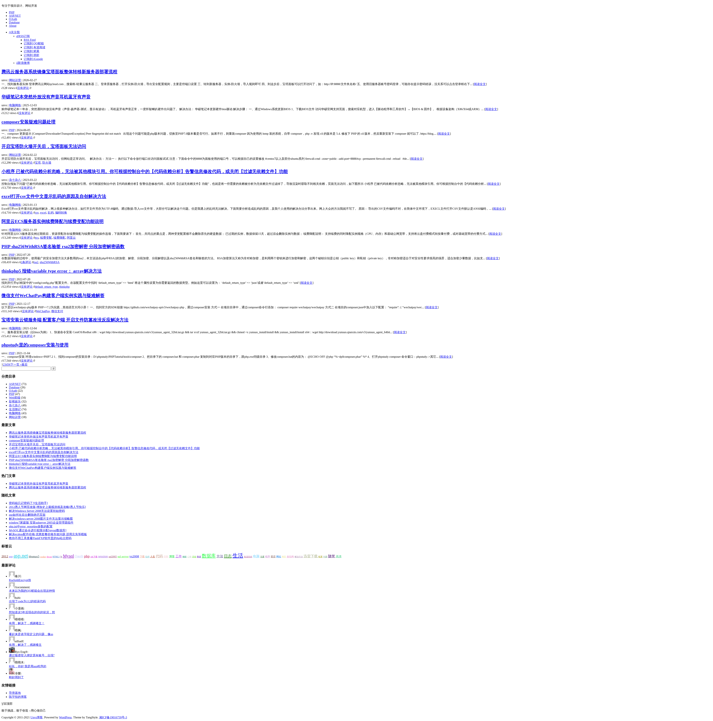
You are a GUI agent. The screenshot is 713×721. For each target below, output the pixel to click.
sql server (123, 556)
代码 (159, 556)
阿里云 (71, 237)
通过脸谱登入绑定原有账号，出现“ (32, 655)
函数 (166, 556)
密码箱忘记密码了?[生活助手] (28, 503)
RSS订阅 (23, 36)
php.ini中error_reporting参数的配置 (31, 526)
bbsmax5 (34, 556)
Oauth (79, 556)
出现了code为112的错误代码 (27, 601)
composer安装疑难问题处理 (28, 121)
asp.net (21, 555)
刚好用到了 (16, 677)
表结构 (290, 556)
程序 (267, 556)
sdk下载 (93, 557)
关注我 (14, 32)
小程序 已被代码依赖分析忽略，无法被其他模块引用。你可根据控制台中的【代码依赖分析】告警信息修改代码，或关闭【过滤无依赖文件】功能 (144, 171)
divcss (49, 557)
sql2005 (113, 556)
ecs (37, 237)
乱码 (51, 212)
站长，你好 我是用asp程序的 (27, 666)
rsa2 (35, 262)
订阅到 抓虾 (31, 55)
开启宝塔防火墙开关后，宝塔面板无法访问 (43, 146)
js (61, 556)
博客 (172, 556)
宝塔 (38, 162)
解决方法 (299, 557)
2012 (4, 556)
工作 (178, 556)
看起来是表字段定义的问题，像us (31, 634)
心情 (189, 557)
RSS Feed (30, 39)
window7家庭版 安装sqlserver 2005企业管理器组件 (41, 522)
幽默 (185, 557)
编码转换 (61, 212)
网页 (284, 557)
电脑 (256, 556)
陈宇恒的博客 (18, 696)
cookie (43, 557)
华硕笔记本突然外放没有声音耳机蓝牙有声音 (46, 96)
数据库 (209, 555)
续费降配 (59, 237)
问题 (325, 557)
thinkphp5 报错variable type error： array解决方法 (51, 271)
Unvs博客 (36, 717)
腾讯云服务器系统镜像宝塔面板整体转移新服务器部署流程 (59, 71)
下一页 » (16, 364)
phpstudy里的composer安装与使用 (35, 344)
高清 (338, 556)
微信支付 (57, 311)
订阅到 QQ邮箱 (34, 43)
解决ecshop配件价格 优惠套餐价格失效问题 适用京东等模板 (48, 534)
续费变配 (46, 237)
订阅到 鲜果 (31, 51)
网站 (278, 556)
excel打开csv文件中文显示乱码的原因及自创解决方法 (53, 196)
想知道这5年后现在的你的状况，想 (32, 612)
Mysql (68, 556)
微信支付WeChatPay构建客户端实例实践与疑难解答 (53, 295)
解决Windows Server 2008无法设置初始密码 (37, 510)
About (12, 25)
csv (37, 212)
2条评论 (26, 262)
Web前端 (14, 397)
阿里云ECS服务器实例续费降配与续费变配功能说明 (52, 221)
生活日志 (248, 557)
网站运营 (15, 80)
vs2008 (134, 556)
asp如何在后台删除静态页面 (27, 514)
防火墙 (46, 162)
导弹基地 (15, 692)
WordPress (65, 717)
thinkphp (64, 286)
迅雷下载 (311, 556)
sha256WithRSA (50, 262)
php (87, 556)
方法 (219, 556)
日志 (228, 556)
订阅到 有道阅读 (34, 47)
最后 (24, 364)
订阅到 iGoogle (33, 59)
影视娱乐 (15, 401)
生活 (237, 555)
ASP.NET (15, 15)
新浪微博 (23, 62)
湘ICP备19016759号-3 (113, 717)
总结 (194, 557)
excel (43, 212)
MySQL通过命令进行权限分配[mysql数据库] (37, 530)
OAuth (13, 19)
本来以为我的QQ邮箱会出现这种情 (32, 590)
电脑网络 (15, 105)
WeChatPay (43, 311)
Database (14, 22)
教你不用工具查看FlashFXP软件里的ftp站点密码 (40, 538)
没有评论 (23, 88)
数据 (199, 557)
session (103, 556)
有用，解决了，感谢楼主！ (27, 623)
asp (11, 556)
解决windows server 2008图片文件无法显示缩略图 (41, 518)
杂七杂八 (15, 179)
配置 (320, 557)
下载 (142, 556)
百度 (262, 557)
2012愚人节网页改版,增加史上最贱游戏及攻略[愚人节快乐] (47, 507)
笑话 (273, 556)
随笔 (331, 556)
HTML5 (56, 557)
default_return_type (46, 286)
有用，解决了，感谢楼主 (25, 644)
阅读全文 (480, 84)
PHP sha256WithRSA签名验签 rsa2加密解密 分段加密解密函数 (63, 246)
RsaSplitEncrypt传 (20, 580)
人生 (152, 556)
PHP (11, 12)
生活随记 (15, 409)
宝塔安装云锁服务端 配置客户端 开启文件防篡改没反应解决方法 (64, 319)
